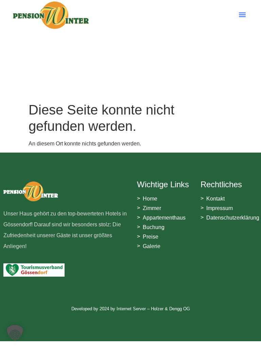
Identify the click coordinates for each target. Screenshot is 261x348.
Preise (150, 237)
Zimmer (152, 208)
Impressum (219, 208)
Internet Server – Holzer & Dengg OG (153, 308)
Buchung (153, 227)
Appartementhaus (164, 218)
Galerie (151, 246)
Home (150, 199)
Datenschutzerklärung (232, 218)
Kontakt (215, 199)
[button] (242, 14)
